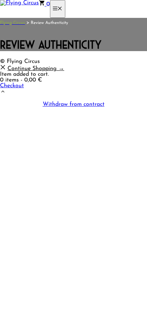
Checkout (12, 86)
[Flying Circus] (19, 3)
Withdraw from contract (74, 104)
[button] (3, 93)
